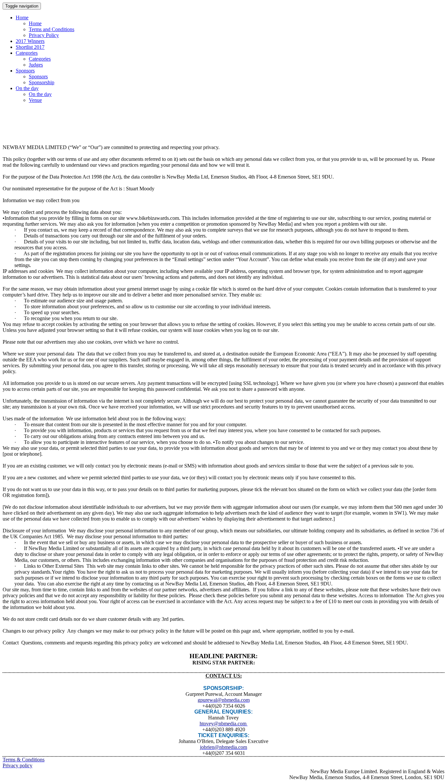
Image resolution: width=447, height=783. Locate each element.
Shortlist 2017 (30, 47)
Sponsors (25, 70)
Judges (36, 64)
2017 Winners (30, 41)
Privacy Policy (44, 35)
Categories (27, 53)
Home (22, 17)
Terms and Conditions (51, 29)
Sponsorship (41, 82)
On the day (27, 88)
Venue (35, 100)
